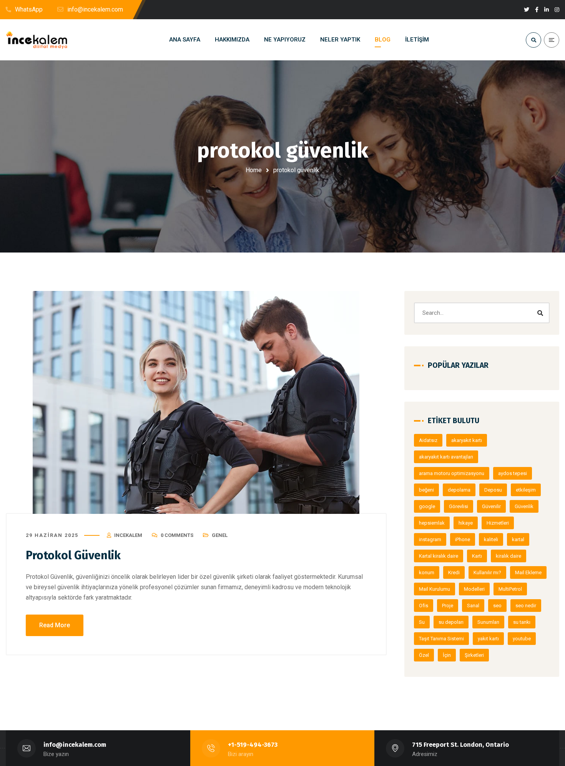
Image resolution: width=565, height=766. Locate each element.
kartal (518, 539)
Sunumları (488, 622)
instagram (430, 539)
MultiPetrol (510, 589)
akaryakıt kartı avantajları (446, 457)
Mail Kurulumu (434, 589)
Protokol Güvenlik (73, 555)
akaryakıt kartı (466, 440)
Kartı (477, 556)
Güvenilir (491, 506)
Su (422, 622)
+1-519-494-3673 (253, 744)
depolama (459, 490)
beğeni (426, 490)
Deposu (493, 490)
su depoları (451, 622)
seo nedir (525, 605)
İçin (447, 655)
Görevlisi (458, 506)
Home (254, 170)
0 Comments (177, 535)
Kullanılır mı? (487, 572)
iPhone (462, 539)
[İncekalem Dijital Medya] (36, 40)
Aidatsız (428, 440)
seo (497, 605)
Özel (424, 655)
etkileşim (526, 490)
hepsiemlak (432, 523)
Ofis (423, 605)
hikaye (466, 523)
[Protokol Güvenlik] (196, 402)
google (427, 506)
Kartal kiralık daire (438, 556)
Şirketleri (474, 655)
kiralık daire (508, 556)
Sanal (473, 605)
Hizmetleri (498, 523)
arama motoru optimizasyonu (451, 473)
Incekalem (128, 535)
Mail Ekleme (528, 572)
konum (426, 572)
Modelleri (474, 589)
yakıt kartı (488, 638)
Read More (54, 625)
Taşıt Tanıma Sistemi (441, 638)
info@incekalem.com (74, 744)
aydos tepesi (512, 473)
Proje (447, 605)
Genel (220, 535)
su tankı (521, 622)
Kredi (454, 572)
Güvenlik (524, 506)
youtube (522, 638)
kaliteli (491, 539)
